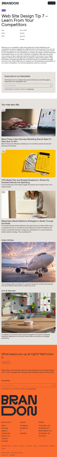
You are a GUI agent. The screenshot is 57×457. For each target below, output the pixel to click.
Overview (42, 436)
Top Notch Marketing (43, 445)
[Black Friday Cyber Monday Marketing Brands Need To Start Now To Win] (28, 122)
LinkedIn (22, 39)
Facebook (22, 36)
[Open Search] (50, 3)
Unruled (3, 448)
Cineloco (15, 445)
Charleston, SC (44, 425)
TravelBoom (52, 445)
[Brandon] (11, 3)
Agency (4, 431)
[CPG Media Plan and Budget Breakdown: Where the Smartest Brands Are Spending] (28, 163)
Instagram (24, 425)
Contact (4, 441)
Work (3, 425)
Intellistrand (29, 445)
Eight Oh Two (22, 445)
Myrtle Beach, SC (45, 431)
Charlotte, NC (44, 428)
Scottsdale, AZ (44, 433)
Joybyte (35, 445)
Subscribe (50, 85)
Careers (4, 438)
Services (4, 428)
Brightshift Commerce (6, 445)
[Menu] (54, 3)
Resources (5, 436)
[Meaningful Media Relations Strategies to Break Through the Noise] (28, 204)
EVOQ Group (15, 452)
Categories (5, 433)
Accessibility (12, 455)
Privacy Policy (30, 89)
